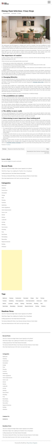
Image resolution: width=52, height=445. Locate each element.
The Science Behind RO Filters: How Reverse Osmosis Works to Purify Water (19, 176)
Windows (4, 246)
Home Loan (4, 212)
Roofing (3, 244)
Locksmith (4, 219)
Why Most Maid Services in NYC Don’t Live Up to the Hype (15, 178)
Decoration (4, 193)
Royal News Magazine (32, 443)
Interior (3, 214)
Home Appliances (6, 207)
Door (3, 197)
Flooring (3, 200)
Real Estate (4, 234)
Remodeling (4, 237)
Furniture (8, 144)
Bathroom (4, 185)
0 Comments (13, 13)
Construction (4, 190)
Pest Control (4, 227)
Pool (3, 232)
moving (3, 222)
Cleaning (4, 188)
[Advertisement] (12, 270)
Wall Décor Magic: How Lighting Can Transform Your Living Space (17, 171)
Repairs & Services (6, 241)
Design (3, 195)
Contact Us (5, 419)
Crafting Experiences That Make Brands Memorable (13, 173)
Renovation (4, 239)
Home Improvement (6, 210)
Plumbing (4, 229)
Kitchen (3, 217)
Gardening (4, 205)
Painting (3, 224)
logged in (10, 161)
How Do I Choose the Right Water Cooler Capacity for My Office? (17, 168)
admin (19, 13)
